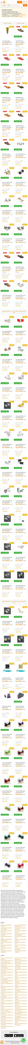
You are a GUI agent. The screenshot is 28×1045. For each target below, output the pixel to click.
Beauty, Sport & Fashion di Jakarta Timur (21, 961)
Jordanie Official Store (7, 50)
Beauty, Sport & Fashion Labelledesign (6, 940)
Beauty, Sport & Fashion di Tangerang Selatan (7, 961)
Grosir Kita (18, 163)
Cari (25, 5)
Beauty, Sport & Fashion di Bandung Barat (21, 1010)
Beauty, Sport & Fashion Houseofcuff (6, 928)
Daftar (19, 2)
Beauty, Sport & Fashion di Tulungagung (21, 1015)
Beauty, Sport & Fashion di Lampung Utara (7, 978)
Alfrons (3, 715)
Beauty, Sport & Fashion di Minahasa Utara (21, 1012)
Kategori (4, 5)
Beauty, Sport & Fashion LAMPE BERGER (20, 934)
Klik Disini (20, 16)
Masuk (24, 2)
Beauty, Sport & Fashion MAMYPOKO (6, 951)
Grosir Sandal (19, 50)
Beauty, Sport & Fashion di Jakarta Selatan (7, 967)
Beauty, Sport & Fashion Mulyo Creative (20, 925)
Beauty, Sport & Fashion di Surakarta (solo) (7, 981)
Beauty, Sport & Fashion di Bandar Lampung (7, 1010)
